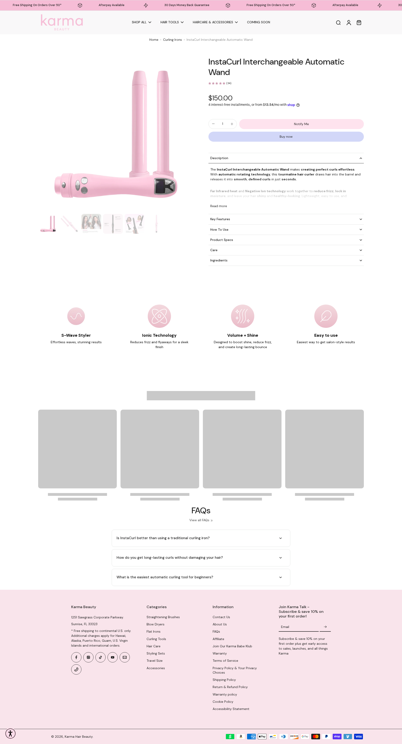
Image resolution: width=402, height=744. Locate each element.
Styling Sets (156, 653)
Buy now (286, 136)
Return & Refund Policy (230, 687)
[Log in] (348, 22)
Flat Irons (154, 631)
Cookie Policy (223, 701)
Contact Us (221, 617)
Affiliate (218, 639)
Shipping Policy (224, 680)
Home (153, 40)
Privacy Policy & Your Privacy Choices (235, 670)
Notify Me (301, 124)
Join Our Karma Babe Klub (232, 646)
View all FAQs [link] (199, 520)
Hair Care (154, 646)
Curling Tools (156, 639)
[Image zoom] (116, 134)
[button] (10, 733)
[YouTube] (112, 657)
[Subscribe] (325, 627)
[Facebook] (76, 657)
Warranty (220, 653)
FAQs (216, 631)
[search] (338, 22)
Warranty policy (225, 694)
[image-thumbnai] (48, 224)
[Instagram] (88, 657)
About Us (220, 624)
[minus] (213, 123)
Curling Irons (172, 40)
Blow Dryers (155, 624)
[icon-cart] (359, 22)
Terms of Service (225, 660)
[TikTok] (100, 657)
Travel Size (155, 660)
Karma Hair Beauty (79, 736)
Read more (218, 206)
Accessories (156, 668)
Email (285, 627)
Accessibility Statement (231, 709)
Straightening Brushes (163, 617)
